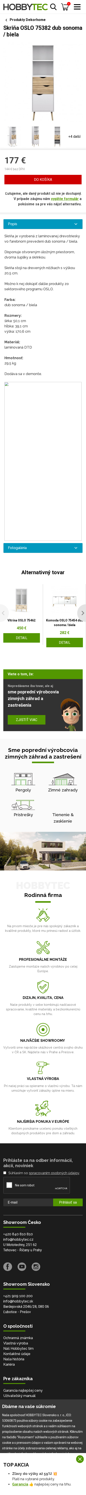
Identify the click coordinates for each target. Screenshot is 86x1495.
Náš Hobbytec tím (18, 1348)
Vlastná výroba (15, 1343)
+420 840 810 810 (18, 1234)
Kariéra (9, 1364)
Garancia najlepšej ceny (23, 1390)
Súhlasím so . (44, 1173)
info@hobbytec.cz (18, 1239)
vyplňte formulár (65, 199)
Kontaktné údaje (16, 1354)
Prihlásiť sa (68, 1202)
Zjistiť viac (26, 720)
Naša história (13, 1359)
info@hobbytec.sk (18, 1301)
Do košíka (43, 179)
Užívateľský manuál (19, 1396)
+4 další (74, 136)
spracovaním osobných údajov (54, 1173)
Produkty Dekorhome (28, 20)
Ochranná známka (18, 1338)
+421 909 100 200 (18, 1296)
